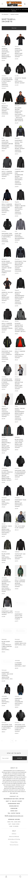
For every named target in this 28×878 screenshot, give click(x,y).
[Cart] (24, 3)
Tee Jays (17, 524)
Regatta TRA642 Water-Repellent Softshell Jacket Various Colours (20, 209)
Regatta (4, 103)
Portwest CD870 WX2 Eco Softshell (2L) (20, 637)
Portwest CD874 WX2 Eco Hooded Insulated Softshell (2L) (7, 667)
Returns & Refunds (14, 827)
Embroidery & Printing (14, 830)
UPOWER (4, 468)
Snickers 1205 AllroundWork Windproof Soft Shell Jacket (20, 474)
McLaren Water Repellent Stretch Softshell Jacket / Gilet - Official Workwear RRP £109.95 (20, 114)
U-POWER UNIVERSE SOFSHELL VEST (20, 668)
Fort (3, 138)
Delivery (14, 825)
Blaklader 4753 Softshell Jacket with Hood (6, 557)
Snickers (4, 75)
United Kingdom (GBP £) (13, 874)
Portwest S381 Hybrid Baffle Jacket (7, 612)
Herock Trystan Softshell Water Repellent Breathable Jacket (6, 53)
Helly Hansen (5, 169)
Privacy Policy (14, 833)
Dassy (16, 406)
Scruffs (16, 75)
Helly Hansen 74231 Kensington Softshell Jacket (20, 354)
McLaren (17, 105)
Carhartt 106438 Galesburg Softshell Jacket (19, 693)
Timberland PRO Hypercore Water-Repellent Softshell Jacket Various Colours (19, 178)
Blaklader (4, 259)
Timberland (18, 169)
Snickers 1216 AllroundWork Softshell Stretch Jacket (20, 719)
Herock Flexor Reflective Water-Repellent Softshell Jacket (19, 383)
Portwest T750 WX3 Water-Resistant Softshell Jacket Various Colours (20, 266)
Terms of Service (14, 836)
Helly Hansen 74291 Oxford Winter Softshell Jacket (20, 583)
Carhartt (17, 687)
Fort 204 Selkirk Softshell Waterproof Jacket (19, 237)
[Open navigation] (3, 4)
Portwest (17, 138)
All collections (5, 14)
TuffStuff (17, 551)
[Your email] (6, 749)
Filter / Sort (14, 28)
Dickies (17, 321)
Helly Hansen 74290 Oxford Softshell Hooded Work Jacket (7, 327)
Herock (3, 46)
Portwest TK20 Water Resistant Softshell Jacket (20, 503)
